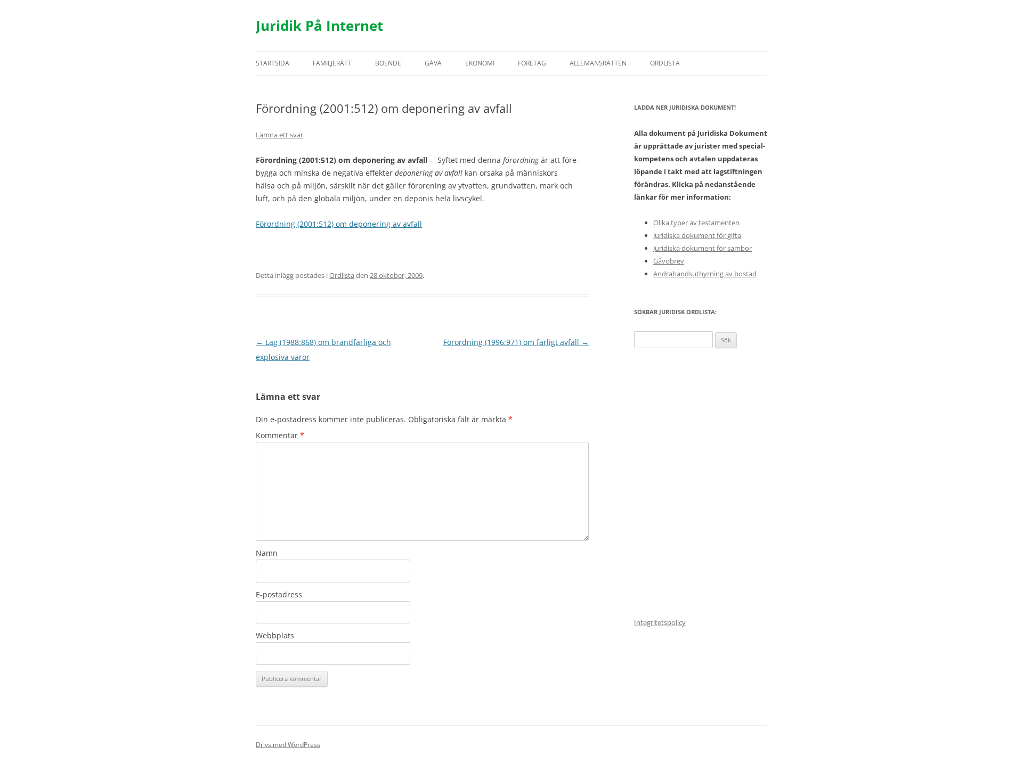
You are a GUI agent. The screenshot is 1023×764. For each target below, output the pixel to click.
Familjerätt (332, 63)
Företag (532, 63)
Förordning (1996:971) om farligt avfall (516, 342)
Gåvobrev (668, 261)
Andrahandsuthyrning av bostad (705, 273)
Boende (388, 63)
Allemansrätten (598, 63)
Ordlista (665, 63)
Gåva (433, 63)
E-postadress (279, 594)
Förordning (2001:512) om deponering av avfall (339, 224)
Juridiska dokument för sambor (702, 248)
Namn (267, 553)
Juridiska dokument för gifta (697, 235)
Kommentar (280, 435)
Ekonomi (479, 63)
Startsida (272, 63)
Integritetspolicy (660, 622)
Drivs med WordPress (288, 744)
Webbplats (275, 635)
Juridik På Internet (319, 25)
